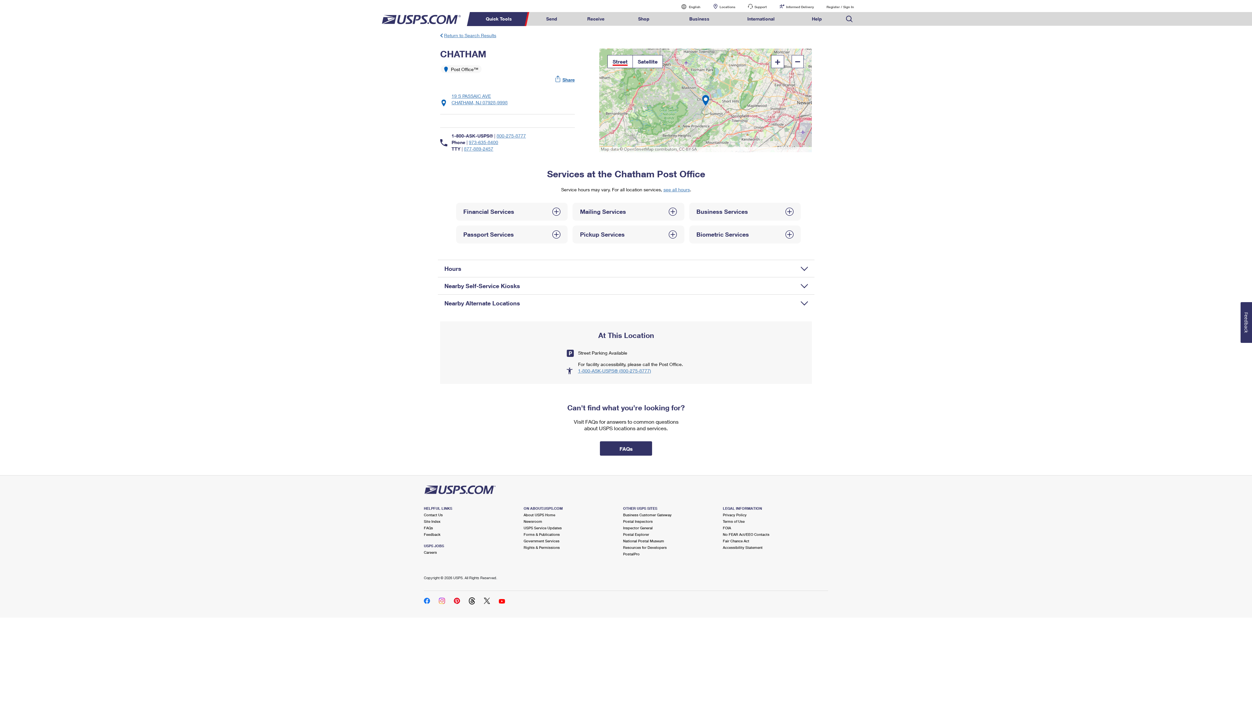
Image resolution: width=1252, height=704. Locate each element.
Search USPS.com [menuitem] (849, 19)
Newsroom (533, 521)
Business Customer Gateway (647, 515)
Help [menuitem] (817, 19)
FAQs (428, 528)
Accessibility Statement (743, 547)
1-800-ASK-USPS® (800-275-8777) (614, 371)
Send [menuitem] (551, 19)
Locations (727, 7)
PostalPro (631, 554)
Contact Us (433, 515)
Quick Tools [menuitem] (499, 19)
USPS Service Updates (543, 528)
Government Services (541, 541)
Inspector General (638, 528)
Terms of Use (734, 521)
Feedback (432, 534)
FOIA (727, 528)
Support (760, 7)
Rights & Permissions (542, 547)
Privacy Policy (735, 515)
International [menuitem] (761, 19)
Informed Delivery (800, 7)
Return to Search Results (470, 35)
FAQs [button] (626, 449)
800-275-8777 (511, 136)
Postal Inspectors (638, 521)
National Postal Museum (643, 541)
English (688, 6)
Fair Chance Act (736, 541)
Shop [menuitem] (643, 19)
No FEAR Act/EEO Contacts (746, 534)
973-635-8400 (483, 142)
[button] (565, 79)
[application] (705, 100)
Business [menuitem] (699, 19)
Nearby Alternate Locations (482, 303)
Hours (452, 268)
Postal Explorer (636, 534)
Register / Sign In (840, 7)
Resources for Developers (645, 547)
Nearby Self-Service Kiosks (482, 285)
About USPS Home (539, 515)
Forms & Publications (542, 534)
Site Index (432, 521)
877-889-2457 (478, 149)
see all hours (676, 189)
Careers (430, 552)
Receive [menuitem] (595, 19)
